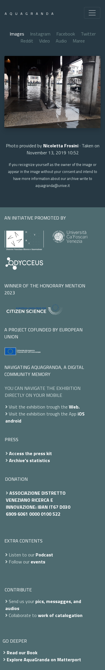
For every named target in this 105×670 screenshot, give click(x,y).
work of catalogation (60, 615)
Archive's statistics (29, 460)
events (38, 561)
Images (17, 33)
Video (44, 40)
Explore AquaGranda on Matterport (44, 659)
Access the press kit (30, 453)
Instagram (40, 33)
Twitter (88, 33)
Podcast (44, 554)
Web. (74, 406)
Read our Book (22, 652)
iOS (81, 413)
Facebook (65, 33)
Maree (79, 40)
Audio (61, 40)
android (13, 420)
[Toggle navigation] (92, 13)
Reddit (26, 40)
